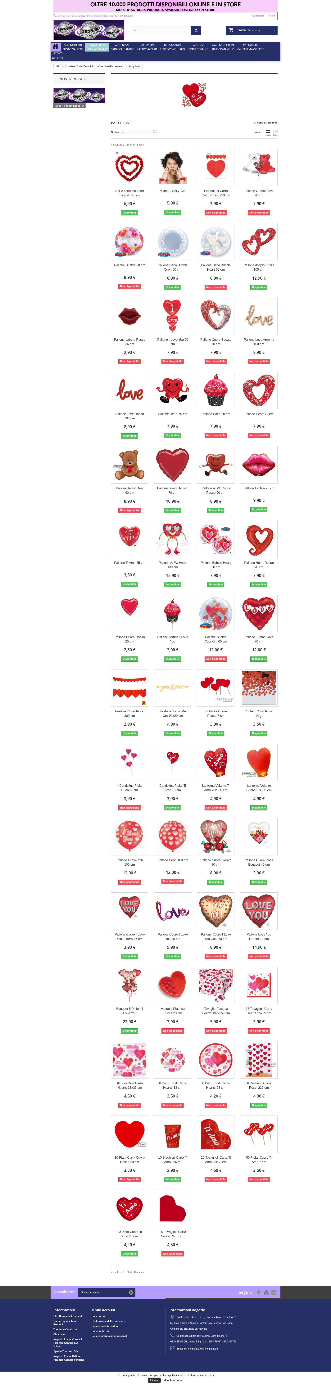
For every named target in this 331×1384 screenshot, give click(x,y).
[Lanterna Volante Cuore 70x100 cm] (259, 762)
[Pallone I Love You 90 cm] (172, 316)
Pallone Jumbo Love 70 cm (258, 639)
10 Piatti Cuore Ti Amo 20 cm (129, 1234)
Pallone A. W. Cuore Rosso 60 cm (216, 490)
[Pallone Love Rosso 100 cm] (129, 390)
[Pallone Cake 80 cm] (216, 390)
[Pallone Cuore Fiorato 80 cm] (216, 837)
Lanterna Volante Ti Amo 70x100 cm (215, 788)
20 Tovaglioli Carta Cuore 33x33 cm (173, 1234)
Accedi (272, 15)
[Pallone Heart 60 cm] (172, 390)
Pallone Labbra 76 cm (258, 488)
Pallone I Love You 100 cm (129, 862)
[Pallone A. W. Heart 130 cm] (172, 539)
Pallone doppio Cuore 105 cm (259, 267)
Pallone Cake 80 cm (216, 414)
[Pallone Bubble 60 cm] (129, 242)
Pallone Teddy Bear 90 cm (129, 490)
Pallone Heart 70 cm (259, 414)
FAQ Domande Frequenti (68, 1316)
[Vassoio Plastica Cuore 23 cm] (172, 985)
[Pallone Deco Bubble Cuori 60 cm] (172, 242)
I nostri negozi (72, 79)
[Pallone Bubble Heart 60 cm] (216, 539)
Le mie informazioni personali (110, 1336)
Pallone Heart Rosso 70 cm (259, 565)
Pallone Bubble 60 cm (129, 265)
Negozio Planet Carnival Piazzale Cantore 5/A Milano (67, 1343)
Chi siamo (59, 1334)
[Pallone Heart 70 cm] (259, 390)
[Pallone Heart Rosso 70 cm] (259, 539)
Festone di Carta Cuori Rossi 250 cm (216, 193)
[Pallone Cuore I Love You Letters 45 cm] (129, 911)
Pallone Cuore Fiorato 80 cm (215, 862)
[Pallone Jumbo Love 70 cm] (259, 613)
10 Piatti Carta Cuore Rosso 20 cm (130, 1160)
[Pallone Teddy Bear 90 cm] (129, 465)
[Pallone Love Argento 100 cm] (259, 316)
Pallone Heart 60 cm (172, 414)
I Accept (154, 1380)
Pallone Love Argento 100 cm (259, 342)
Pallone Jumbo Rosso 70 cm (172, 490)
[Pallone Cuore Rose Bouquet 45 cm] (259, 837)
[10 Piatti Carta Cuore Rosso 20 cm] (129, 1134)
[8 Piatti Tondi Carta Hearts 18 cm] (172, 1060)
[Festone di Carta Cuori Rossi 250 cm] (216, 167)
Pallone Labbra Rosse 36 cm (129, 342)
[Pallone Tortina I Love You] (172, 613)
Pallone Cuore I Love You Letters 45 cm (130, 937)
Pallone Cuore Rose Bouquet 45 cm (259, 862)
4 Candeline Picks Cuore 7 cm (130, 788)
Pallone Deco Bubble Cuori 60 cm (173, 267)
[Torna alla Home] (57, 66)
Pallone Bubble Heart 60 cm (216, 565)
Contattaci (258, 15)
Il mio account (104, 1310)
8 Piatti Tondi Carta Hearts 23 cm (215, 1085)
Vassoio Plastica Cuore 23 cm (173, 1011)
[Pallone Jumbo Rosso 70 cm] (172, 465)
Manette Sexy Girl (173, 191)
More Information (173, 1380)
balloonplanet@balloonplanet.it (201, 1348)
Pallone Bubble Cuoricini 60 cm (216, 639)
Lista (275, 135)
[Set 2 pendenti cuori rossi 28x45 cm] (129, 167)
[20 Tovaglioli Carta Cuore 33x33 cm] (172, 1208)
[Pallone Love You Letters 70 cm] (259, 911)
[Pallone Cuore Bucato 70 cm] (216, 316)
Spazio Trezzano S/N (65, 1351)
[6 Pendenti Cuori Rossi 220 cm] (259, 1060)
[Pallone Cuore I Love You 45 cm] (172, 911)
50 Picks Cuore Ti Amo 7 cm (259, 1160)
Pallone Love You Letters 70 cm (259, 937)
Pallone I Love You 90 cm (172, 342)
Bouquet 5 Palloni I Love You (129, 1011)
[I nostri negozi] (79, 95)
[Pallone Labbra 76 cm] (259, 465)
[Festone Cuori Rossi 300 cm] (129, 688)
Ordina (115, 132)
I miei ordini (99, 1316)
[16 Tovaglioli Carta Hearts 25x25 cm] (259, 985)
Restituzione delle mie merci (109, 1321)
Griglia (268, 135)
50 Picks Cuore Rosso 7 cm (216, 714)
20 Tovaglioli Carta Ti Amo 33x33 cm (216, 1160)
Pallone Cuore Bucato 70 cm (215, 342)
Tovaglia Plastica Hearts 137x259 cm (216, 1011)
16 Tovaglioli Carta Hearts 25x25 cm (259, 1011)
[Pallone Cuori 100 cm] (172, 837)
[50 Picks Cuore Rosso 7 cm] (216, 688)
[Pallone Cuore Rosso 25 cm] (129, 613)
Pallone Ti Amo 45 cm (129, 563)
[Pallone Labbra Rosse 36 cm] (129, 316)
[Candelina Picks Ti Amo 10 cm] (172, 762)
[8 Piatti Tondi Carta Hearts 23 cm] (216, 1060)
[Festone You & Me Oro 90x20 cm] (172, 688)
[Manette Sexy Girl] (172, 167)
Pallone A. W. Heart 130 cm (173, 565)
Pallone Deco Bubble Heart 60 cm (216, 267)
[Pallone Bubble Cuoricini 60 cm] (216, 613)
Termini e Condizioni (65, 1329)
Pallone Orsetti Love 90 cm (259, 193)
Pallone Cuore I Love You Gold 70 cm (216, 937)
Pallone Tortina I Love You (172, 639)
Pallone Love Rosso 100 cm (129, 416)
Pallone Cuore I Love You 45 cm (173, 937)
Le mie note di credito (105, 1326)
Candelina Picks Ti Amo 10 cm (172, 788)
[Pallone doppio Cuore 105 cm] (259, 242)
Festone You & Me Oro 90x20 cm (173, 714)
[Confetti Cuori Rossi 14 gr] (259, 688)
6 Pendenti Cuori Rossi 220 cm (259, 1085)
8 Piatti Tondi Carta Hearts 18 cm (172, 1085)
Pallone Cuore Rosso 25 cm (130, 639)
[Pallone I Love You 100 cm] (129, 837)
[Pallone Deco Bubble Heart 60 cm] (216, 242)
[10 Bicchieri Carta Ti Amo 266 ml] (172, 1134)
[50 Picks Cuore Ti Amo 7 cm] (259, 1134)
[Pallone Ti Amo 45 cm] (129, 539)
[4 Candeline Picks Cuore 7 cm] (129, 762)
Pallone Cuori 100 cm (172, 860)
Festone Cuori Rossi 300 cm (129, 714)
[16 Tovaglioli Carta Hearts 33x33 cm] (129, 1060)
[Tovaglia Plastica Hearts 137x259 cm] (216, 985)
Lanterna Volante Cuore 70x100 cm (259, 788)
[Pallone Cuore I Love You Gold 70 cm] (216, 911)
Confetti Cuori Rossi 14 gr (258, 714)
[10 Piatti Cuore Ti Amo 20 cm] (129, 1208)
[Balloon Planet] (88, 30)
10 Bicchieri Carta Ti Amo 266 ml (172, 1160)
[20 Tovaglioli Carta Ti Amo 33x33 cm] (216, 1134)
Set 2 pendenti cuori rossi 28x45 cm (129, 193)
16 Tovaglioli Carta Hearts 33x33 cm (129, 1085)
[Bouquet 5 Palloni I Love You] (129, 985)
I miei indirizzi (100, 1331)
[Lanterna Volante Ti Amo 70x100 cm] (216, 762)
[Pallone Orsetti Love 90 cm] (259, 167)
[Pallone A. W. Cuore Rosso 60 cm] (216, 465)
